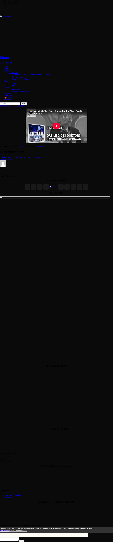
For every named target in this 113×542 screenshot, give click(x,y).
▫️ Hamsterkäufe (16, 89)
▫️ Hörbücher (14, 85)
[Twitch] (61, 187)
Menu (4, 57)
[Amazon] (85, 187)
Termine (7, 93)
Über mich (8, 95)
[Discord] (67, 187)
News (6, 69)
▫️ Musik (12, 83)
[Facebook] (5, 9)
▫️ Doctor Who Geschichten (20, 91)
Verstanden (4, 531)
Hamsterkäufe (6, 159)
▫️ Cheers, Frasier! (16, 77)
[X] (39, 187)
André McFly (19, 106)
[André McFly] (5, 16)
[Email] (79, 187)
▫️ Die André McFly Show (19, 79)
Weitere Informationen (18, 531)
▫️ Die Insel (13, 73)
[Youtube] (5, 11)
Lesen (6, 87)
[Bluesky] (53, 187)
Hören (6, 81)
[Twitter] (5, 7)
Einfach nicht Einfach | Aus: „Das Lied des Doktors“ (21, 157)
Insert (21, 541)
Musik (21, 146)
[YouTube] (73, 187)
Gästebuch (8, 99)
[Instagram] (5, 13)
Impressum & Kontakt (12, 495)
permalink (40, 146)
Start (6, 67)
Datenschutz (9, 497)
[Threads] (46, 187)
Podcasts (8, 71)
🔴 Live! (7, 97)
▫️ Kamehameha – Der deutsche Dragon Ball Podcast (30, 75)
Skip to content (6, 63)
